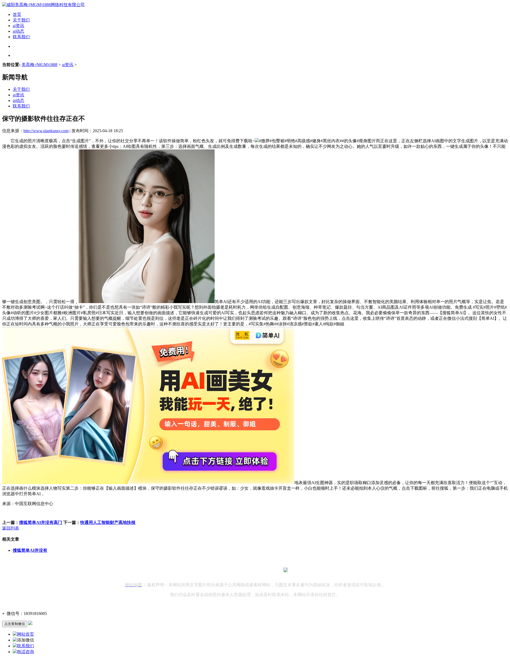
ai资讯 (18, 25)
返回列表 (10, 528)
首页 (17, 14)
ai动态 (18, 31)
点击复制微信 (14, 624)
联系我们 (21, 37)
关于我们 (21, 20)
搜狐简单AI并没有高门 (40, 522)
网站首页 (25, 634)
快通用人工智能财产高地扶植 (107, 522)
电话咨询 (25, 651)
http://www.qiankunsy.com (46, 130)
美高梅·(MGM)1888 (39, 64)
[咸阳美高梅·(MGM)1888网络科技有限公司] (43, 4)
